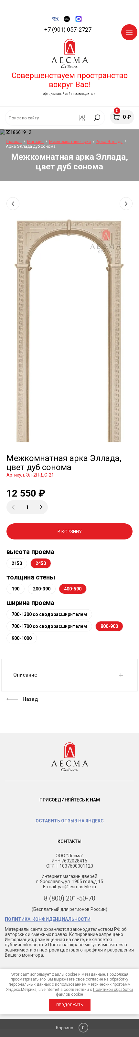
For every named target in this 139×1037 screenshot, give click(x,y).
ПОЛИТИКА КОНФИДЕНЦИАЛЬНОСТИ (48, 919)
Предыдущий (12, 203)
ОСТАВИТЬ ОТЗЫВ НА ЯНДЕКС (70, 820)
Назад (30, 699)
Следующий (126, 203)
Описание (25, 675)
